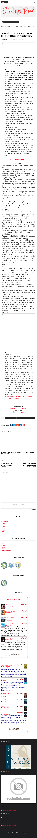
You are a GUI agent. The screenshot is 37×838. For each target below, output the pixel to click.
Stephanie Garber (6, 707)
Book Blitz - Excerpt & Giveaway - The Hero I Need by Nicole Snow (17, 453)
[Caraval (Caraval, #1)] (25, 716)
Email (2, 544)
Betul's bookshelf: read (14, 599)
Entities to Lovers (10, 611)
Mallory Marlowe (9, 612)
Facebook (23, 396)
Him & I (7, 604)
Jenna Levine (8, 625)
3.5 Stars (3, 528)
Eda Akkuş (5, 680)
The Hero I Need (31, 418)
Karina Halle (5, 695)
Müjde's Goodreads (7, 549)
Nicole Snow (15, 26)
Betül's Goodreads (6, 550)
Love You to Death (10, 624)
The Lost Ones (9, 638)
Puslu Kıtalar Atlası (6, 665)
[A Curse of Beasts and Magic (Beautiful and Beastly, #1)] (3, 621)
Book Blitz (7, 26)
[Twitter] (30, 2)
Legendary (4, 706)
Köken (3, 679)
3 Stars (3, 530)
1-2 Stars (3, 532)
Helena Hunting (9, 606)
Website (7, 396)
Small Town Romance (25, 26)
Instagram (9, 398)
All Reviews (4, 521)
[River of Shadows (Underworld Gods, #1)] (25, 703)
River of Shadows (6, 700)
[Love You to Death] (3, 628)
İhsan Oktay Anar (6, 666)
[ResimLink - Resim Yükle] (18, 803)
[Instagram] (32, 2)
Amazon (23, 160)
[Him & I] (3, 608)
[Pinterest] (34, 2)
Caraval (3, 713)
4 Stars (3, 526)
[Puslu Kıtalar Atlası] (25, 669)
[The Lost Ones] (3, 642)
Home (2, 26)
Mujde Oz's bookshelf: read (14, 660)
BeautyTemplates (24, 833)
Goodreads (14, 160)
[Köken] (25, 683)
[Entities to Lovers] (3, 615)
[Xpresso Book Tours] (18, 768)
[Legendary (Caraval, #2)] (25, 710)
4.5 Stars (3, 525)
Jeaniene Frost (9, 620)
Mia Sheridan (9, 639)
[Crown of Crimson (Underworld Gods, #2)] (25, 697)
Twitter (30, 396)
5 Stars (3, 523)
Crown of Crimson (6, 693)
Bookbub (17, 398)
